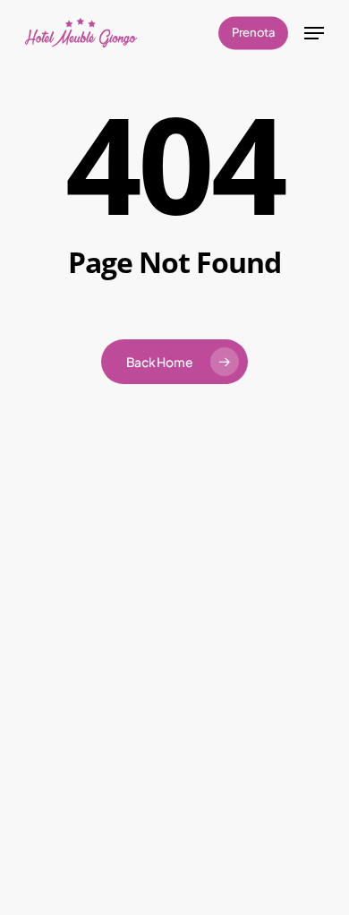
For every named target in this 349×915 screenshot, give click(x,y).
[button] (314, 33)
